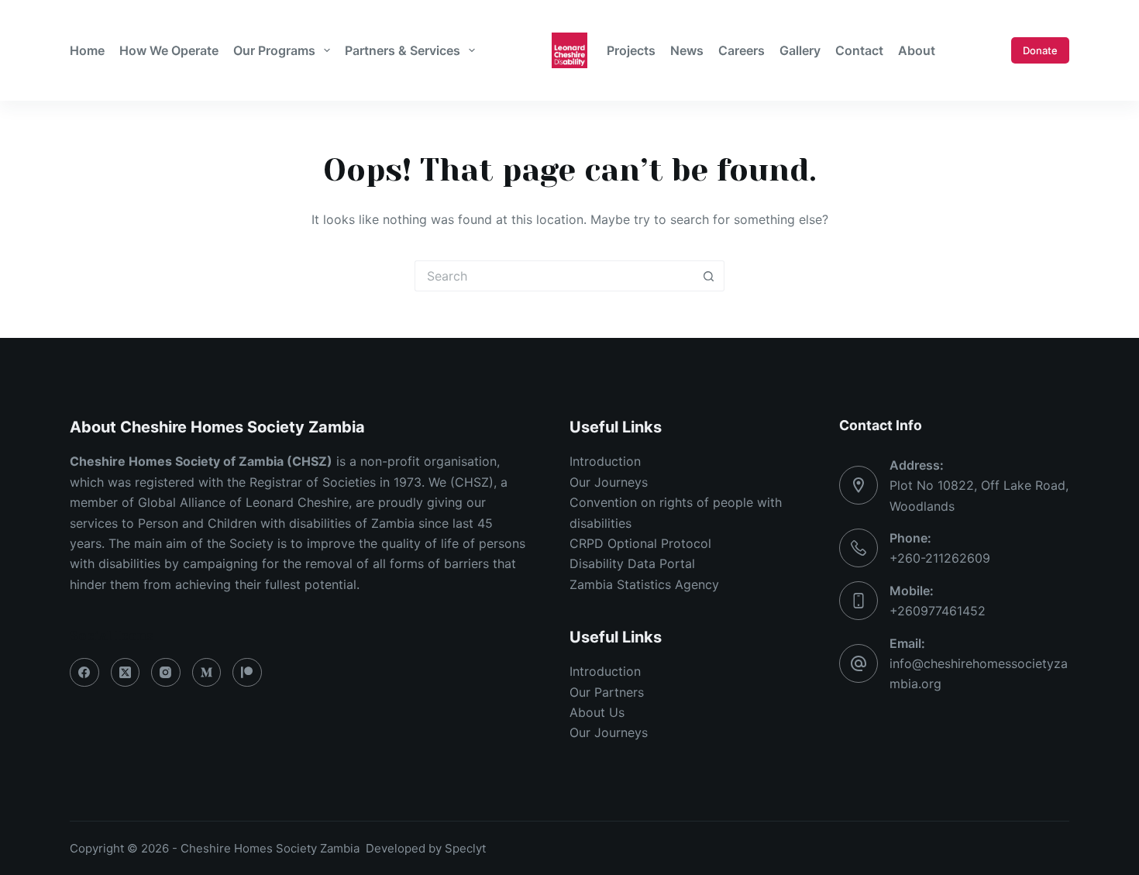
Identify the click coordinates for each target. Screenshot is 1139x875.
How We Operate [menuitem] (169, 50)
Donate (1040, 50)
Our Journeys (609, 482)
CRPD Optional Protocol (640, 543)
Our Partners (607, 692)
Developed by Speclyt (426, 848)
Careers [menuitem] (741, 50)
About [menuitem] (916, 50)
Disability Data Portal (632, 563)
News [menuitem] (687, 50)
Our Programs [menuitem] (274, 50)
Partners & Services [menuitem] (402, 50)
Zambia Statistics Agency (644, 584)
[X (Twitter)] (125, 672)
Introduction (605, 461)
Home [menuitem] (87, 50)
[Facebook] (84, 672)
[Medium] (207, 672)
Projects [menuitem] (631, 50)
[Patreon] (247, 672)
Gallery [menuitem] (800, 50)
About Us (597, 712)
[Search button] (708, 275)
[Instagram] (166, 672)
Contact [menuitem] (859, 50)
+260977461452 (938, 610)
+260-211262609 (940, 558)
